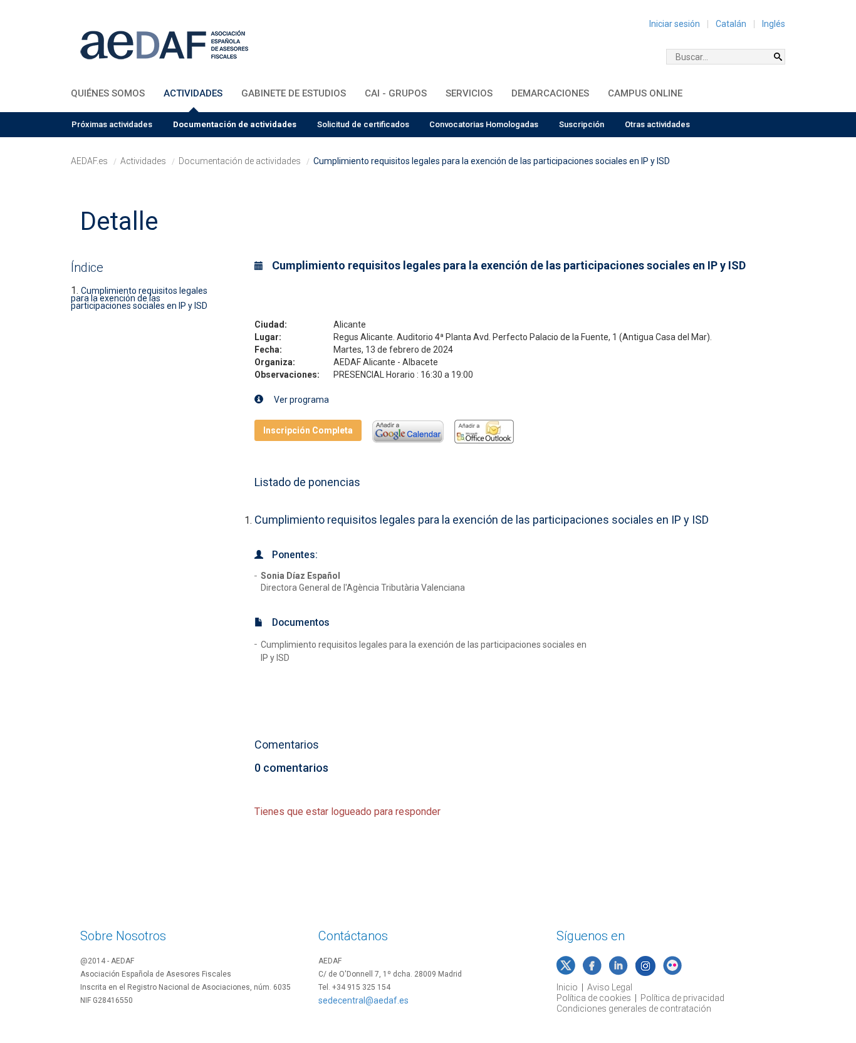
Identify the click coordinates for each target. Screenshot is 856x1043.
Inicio (567, 987)
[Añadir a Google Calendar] (408, 430)
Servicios (469, 93)
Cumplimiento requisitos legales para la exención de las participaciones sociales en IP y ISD (139, 298)
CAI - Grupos (396, 93)
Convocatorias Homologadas (483, 124)
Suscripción (581, 124)
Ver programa (300, 400)
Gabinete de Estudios (293, 93)
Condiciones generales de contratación (633, 1009)
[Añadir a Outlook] (484, 430)
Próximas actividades (111, 124)
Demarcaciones (550, 93)
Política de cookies (593, 998)
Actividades (193, 93)
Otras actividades (657, 124)
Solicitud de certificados (363, 124)
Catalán (731, 24)
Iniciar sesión (674, 24)
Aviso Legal (609, 987)
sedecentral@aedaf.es (363, 1000)
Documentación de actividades (234, 124)
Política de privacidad (682, 998)
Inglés (773, 24)
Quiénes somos (108, 93)
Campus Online (645, 93)
